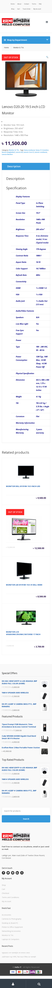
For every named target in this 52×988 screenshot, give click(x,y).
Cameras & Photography (11, 919)
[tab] (25, 166)
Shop (12, 9)
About (19, 4)
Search (26, 819)
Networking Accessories (11, 931)
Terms (34, 4)
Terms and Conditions (10, 897)
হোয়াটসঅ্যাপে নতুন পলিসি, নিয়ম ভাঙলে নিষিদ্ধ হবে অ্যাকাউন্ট (19, 957)
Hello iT (18, 967)
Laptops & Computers (10, 939)
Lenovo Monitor (7, 154)
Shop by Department (17, 40)
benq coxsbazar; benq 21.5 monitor (36, 150)
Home (13, 4)
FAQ (40, 4)
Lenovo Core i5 (28, 152)
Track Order (27, 9)
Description (13, 166)
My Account (37, 9)
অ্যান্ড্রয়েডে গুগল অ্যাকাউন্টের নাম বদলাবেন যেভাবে (16, 953)
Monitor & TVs (14, 150)
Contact (26, 4)
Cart (18, 9)
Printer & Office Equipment (12, 927)
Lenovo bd (19, 152)
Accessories (6, 915)
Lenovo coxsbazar (40, 152)
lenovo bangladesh (8, 152)
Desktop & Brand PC (10, 923)
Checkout (5, 893)
